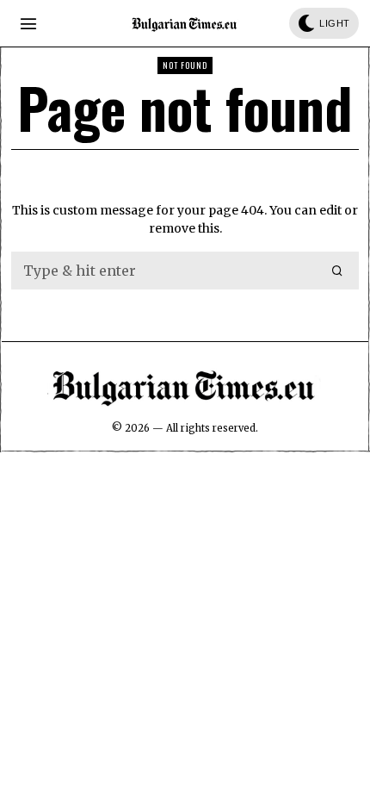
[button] (338, 270)
